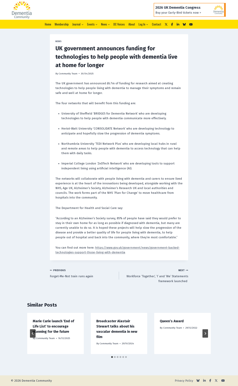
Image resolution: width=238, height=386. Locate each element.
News (58, 41)
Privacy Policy (184, 381)
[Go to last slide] (33, 333)
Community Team (68, 73)
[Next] (205, 333)
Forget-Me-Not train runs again (72, 273)
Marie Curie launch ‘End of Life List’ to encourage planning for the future (53, 326)
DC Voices (119, 24)
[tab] (112, 357)
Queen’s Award (172, 321)
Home (48, 24)
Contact (156, 24)
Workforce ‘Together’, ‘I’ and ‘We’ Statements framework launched (157, 276)
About (131, 24)
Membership (62, 24)
